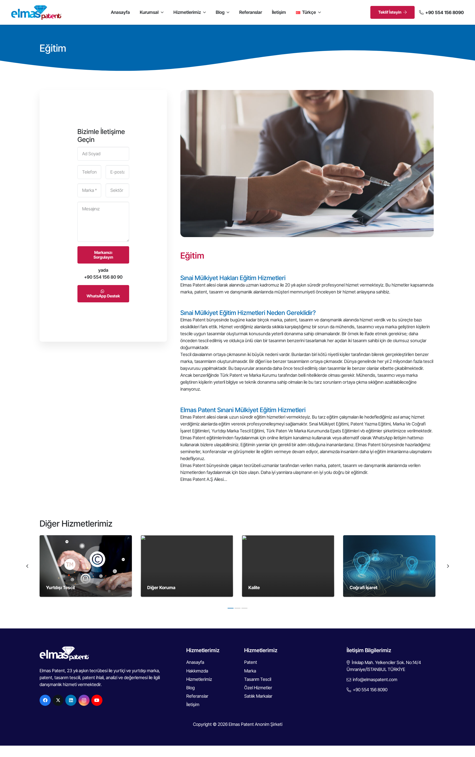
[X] (58, 700)
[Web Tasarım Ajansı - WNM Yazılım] (237, 751)
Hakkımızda (197, 670)
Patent (250, 662)
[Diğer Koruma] (187, 566)
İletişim (192, 704)
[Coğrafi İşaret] (389, 566)
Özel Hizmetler (258, 687)
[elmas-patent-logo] (36, 12)
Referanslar (197, 696)
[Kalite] (288, 566)
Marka (250, 670)
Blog (190, 687)
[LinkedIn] (70, 700)
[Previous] (27, 566)
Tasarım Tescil (257, 679)
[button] (161, 12)
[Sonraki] (447, 566)
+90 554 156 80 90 (103, 277)
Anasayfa (195, 662)
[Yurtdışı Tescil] (86, 566)
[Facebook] (45, 700)
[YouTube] (96, 700)
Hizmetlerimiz (199, 679)
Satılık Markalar (258, 696)
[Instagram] (84, 700)
